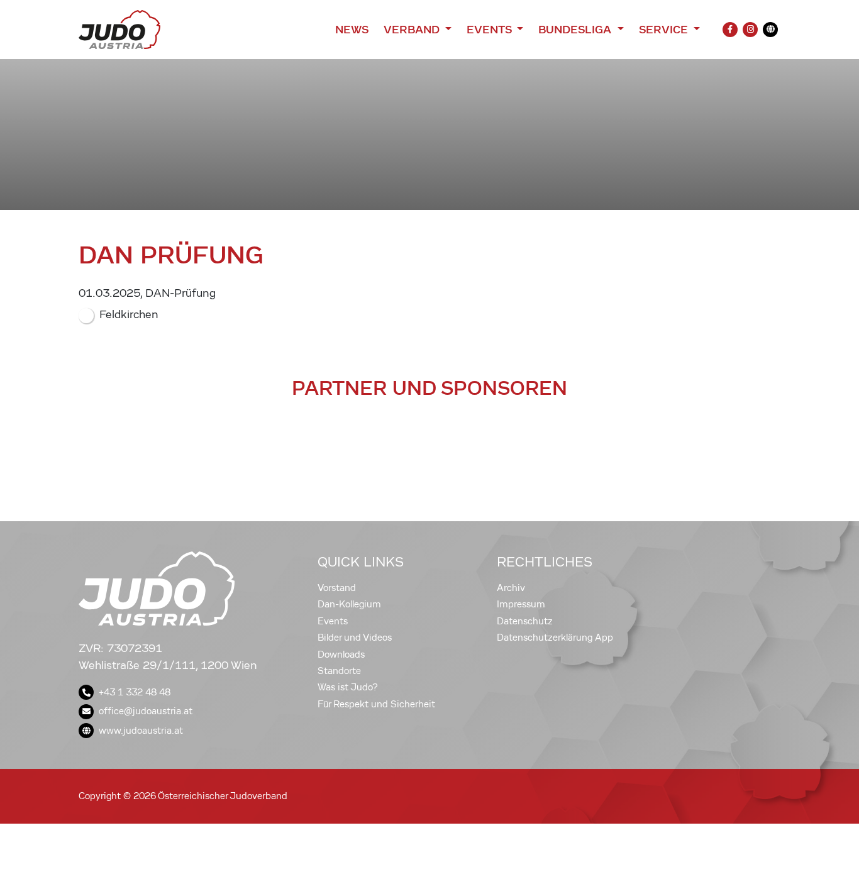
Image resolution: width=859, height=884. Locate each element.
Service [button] (665, 29)
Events (333, 621)
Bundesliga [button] (576, 29)
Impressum (521, 604)
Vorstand (337, 588)
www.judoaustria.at (141, 730)
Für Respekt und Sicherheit (376, 704)
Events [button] (490, 29)
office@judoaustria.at (145, 711)
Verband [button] (413, 29)
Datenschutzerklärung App (555, 637)
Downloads (341, 654)
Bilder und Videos (355, 637)
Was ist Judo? (348, 687)
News (352, 29)
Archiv (511, 588)
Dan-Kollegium (349, 604)
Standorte (339, 671)
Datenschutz (525, 621)
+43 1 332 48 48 (134, 692)
